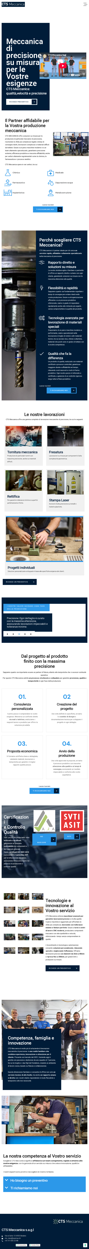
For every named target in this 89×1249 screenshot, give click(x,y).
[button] (7, 634)
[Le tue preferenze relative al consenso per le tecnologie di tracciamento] (85, 1245)
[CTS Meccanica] (13, 4)
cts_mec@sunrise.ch (13, 1238)
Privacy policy (22, 1245)
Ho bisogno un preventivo (29, 1180)
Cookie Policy (35, 1245)
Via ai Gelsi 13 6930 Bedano (15, 1236)
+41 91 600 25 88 (11, 1241)
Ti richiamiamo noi (24, 1188)
